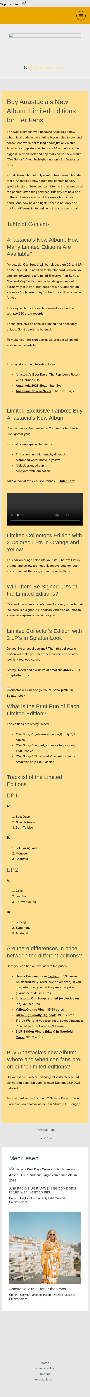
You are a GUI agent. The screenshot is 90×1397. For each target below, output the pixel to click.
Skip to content (10, 4)
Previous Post (45, 1129)
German (36, 1198)
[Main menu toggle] (81, 15)
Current (13, 1198)
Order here (66, 481)
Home (45, 1363)
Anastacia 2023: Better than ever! (38, 1289)
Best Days (39, 374)
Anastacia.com (45, 1379)
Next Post (45, 1138)
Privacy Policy (45, 1368)
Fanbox (53, 976)
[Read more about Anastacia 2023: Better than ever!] (45, 1248)
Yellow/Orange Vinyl (30, 1009)
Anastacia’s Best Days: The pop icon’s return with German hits (42, 1190)
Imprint (45, 1374)
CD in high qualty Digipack (36, 1015)
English (24, 1198)
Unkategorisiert (41, 1294)
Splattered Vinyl (27, 982)
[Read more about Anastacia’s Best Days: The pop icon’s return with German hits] (45, 1174)
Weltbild (32, 1020)
